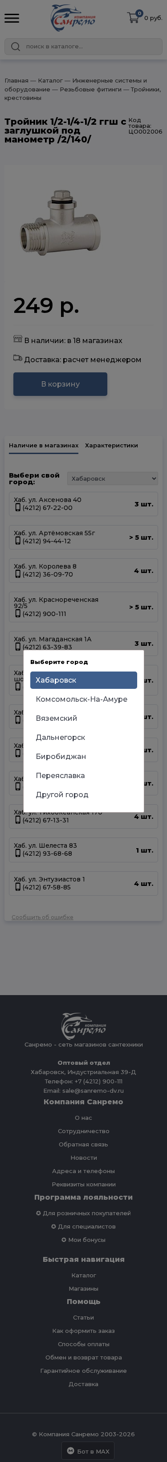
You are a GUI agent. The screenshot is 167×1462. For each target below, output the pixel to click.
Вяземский (56, 718)
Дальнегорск (60, 737)
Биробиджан (61, 756)
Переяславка (60, 775)
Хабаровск (56, 680)
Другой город (62, 794)
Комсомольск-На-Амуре (81, 699)
